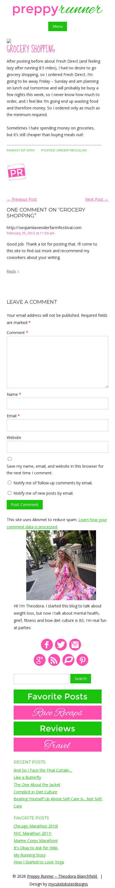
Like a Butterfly (27, 777)
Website (14, 437)
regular (78, 150)
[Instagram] (75, 649)
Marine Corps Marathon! (36, 840)
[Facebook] (46, 649)
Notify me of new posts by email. (43, 493)
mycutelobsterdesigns (68, 884)
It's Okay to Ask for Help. (36, 847)
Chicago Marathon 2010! (36, 826)
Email (13, 415)
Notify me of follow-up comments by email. (52, 482)
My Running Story (29, 855)
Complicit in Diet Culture (35, 791)
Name (14, 394)
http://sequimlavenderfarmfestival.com (44, 227)
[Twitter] (61, 649)
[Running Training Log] (68, 665)
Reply (11, 271)
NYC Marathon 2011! (32, 833)
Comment (17, 332)
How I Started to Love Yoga (39, 862)
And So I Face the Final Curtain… (43, 770)
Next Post (96, 199)
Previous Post (22, 199)
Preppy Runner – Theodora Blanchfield (62, 876)
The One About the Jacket (37, 784)
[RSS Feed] (54, 665)
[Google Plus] (39, 665)
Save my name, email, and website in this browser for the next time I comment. (55, 469)
